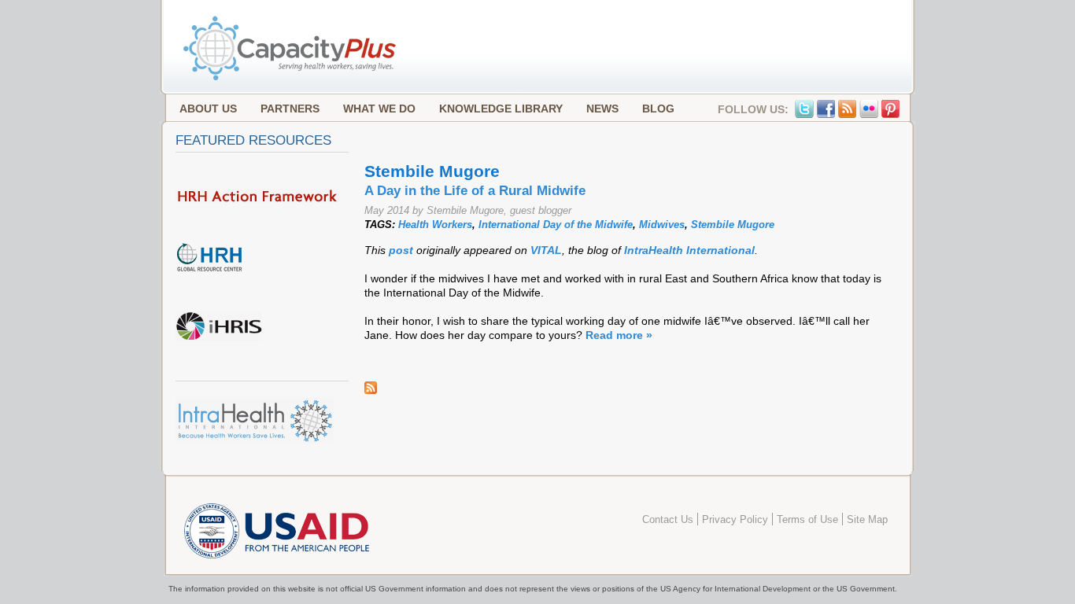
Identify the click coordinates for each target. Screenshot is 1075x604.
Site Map (867, 519)
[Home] (291, 78)
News (602, 108)
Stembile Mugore (732, 224)
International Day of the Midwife (555, 224)
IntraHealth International (689, 250)
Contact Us (667, 519)
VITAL (546, 250)
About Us (208, 108)
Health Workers (435, 224)
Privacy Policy (735, 519)
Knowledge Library (501, 108)
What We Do (379, 108)
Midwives (662, 224)
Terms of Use (807, 519)
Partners (290, 108)
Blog (658, 108)
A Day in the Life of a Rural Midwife (475, 190)
